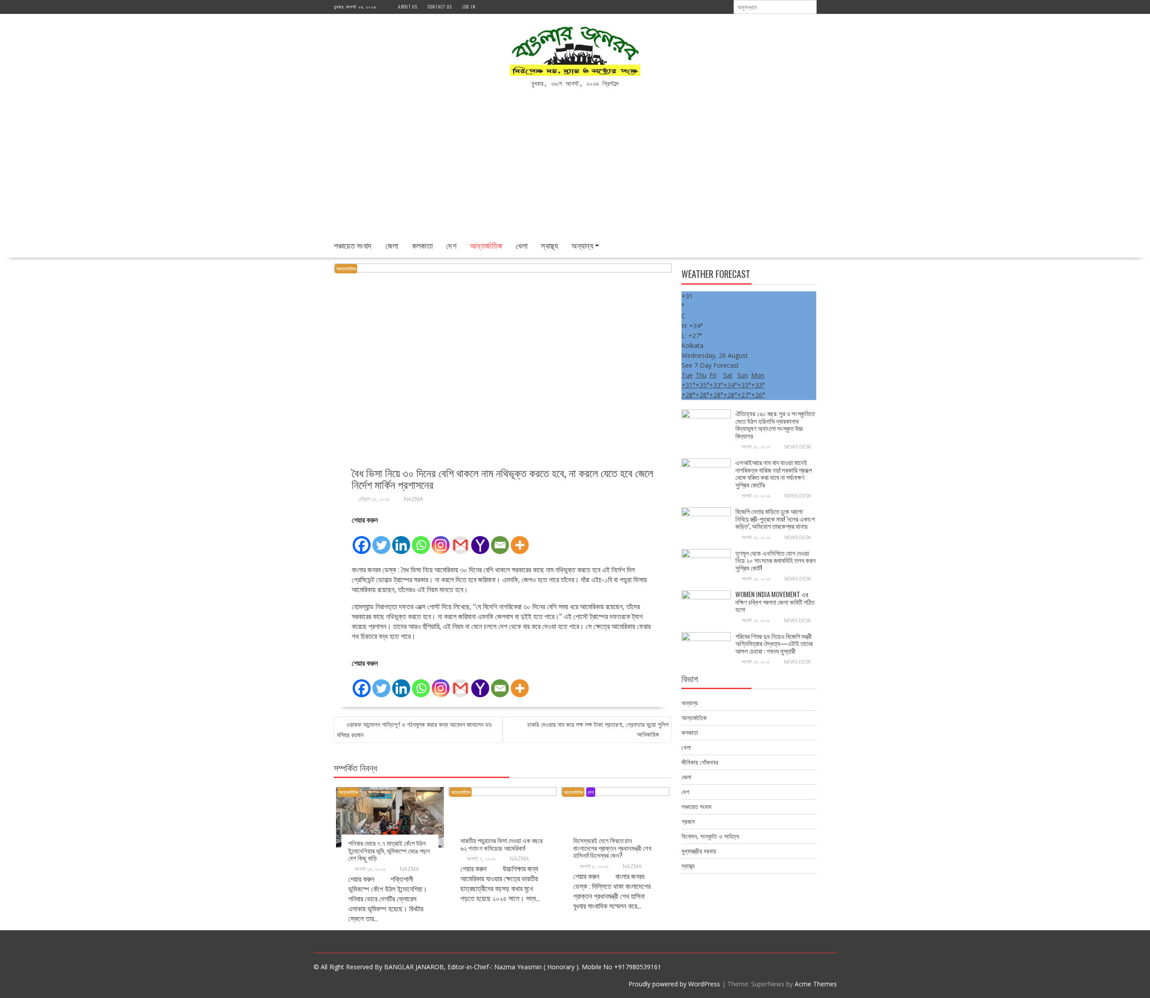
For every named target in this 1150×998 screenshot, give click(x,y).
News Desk (797, 446)
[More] (520, 540)
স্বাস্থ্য (549, 245)
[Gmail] (460, 540)
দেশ (451, 245)
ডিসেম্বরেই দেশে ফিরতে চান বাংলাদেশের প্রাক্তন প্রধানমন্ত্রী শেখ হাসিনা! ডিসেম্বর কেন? (612, 847)
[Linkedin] (401, 540)
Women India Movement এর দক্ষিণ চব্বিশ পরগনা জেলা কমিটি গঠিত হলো (774, 601)
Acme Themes (816, 984)
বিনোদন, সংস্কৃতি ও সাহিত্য (710, 836)
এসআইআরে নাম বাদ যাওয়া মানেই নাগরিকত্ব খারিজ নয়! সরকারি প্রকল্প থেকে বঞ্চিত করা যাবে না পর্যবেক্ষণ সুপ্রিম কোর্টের (773, 473)
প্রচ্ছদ (688, 821)
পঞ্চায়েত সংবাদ (353, 245)
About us (407, 6)
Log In (469, 6)
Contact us (440, 6)
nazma (413, 499)
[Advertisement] (575, 167)
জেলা (391, 245)
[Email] (500, 540)
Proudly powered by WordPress (674, 984)
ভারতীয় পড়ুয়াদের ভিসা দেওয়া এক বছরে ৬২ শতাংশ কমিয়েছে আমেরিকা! (501, 844)
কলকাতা (422, 245)
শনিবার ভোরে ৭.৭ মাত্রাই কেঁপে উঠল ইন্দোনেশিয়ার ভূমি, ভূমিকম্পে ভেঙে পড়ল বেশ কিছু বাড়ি (389, 850)
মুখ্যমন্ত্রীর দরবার (698, 851)
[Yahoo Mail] (480, 540)
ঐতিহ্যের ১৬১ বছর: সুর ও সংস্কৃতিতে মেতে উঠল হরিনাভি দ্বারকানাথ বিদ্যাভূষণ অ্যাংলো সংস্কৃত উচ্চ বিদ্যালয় (775, 424)
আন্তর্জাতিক (486, 245)
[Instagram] (441, 540)
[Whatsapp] (421, 540)
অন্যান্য (582, 245)
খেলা (521, 245)
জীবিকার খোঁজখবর (699, 762)
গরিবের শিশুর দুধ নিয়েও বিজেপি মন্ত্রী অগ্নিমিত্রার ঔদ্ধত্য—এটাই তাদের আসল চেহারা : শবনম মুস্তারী (774, 643)
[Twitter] (381, 540)
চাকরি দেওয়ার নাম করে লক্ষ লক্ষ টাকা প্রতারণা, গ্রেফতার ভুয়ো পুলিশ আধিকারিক (597, 729)
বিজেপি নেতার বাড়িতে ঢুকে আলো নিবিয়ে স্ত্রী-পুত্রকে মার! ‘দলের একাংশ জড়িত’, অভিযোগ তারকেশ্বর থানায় (775, 518)
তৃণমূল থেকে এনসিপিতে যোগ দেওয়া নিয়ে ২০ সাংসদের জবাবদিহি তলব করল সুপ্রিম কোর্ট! (775, 560)
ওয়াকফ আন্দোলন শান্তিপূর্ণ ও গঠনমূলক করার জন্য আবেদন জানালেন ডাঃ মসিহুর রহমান (414, 729)
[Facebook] (362, 540)
